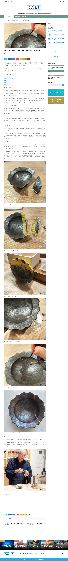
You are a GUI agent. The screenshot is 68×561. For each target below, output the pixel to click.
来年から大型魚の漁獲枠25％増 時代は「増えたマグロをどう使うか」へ (56, 31)
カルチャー (9, 518)
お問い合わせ (31, 553)
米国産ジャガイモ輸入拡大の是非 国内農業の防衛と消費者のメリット (56, 27)
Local (9, 16)
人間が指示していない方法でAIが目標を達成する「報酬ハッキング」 (56, 43)
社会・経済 (56, 56)
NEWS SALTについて (20, 553)
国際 (56, 53)
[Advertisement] (25, 504)
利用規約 (36, 553)
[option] (7, 545)
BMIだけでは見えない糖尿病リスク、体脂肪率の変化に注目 (56, 35)
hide (9, 74)
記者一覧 (26, 553)
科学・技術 (56, 58)
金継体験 (6, 82)
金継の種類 (6, 80)
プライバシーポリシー (42, 553)
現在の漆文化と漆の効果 (8, 78)
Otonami (9, 494)
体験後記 (6, 84)
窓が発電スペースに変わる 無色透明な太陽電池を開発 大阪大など (56, 39)
